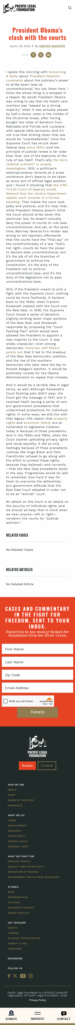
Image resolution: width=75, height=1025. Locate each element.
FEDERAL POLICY (18, 841)
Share (25, 55)
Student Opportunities (24, 938)
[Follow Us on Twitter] (15, 976)
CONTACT (63, 1019)
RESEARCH (14, 830)
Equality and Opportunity (26, 866)
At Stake (14, 902)
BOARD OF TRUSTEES (21, 800)
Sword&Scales (18, 897)
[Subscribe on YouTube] (23, 976)
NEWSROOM (15, 958)
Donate (27, 766)
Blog (11, 891)
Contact (47, 766)
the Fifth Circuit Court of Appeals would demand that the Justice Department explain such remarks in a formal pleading (36, 193)
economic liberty (37, 422)
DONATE (11, 1019)
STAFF (11, 795)
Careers (13, 933)
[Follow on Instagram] (30, 976)
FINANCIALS (15, 805)
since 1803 (35, 147)
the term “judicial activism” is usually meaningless (37, 164)
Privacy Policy (37, 1000)
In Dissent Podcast (21, 907)
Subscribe (14, 948)
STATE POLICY (16, 836)
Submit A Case (17, 943)
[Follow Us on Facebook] (10, 976)
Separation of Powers (23, 871)
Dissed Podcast (18, 912)
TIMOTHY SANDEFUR (52, 46)
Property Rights (19, 861)
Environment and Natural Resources (33, 877)
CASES (12, 820)
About (12, 789)
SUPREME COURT (18, 846)
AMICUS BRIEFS (17, 825)
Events (13, 927)
